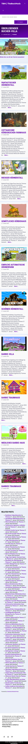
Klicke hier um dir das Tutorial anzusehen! (12, 57)
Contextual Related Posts (13, 691)
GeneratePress (14, 743)
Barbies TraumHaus (11, 486)
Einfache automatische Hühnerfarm (13, 265)
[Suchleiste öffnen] (25, 3)
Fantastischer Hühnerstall (8, 83)
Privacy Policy (6, 726)
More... (10, 107)
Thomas (14, 34)
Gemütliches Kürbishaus (13, 221)
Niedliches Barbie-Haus (13, 443)
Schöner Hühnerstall (12, 309)
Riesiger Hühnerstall (12, 177)
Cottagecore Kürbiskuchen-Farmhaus (13, 131)
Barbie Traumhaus (10, 397)
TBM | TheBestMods (11, 3)
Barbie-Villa (7, 354)
